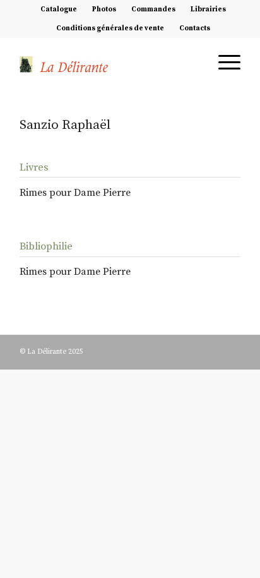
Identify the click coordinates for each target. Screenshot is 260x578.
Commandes (153, 9)
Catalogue (58, 9)
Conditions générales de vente (110, 28)
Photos (104, 9)
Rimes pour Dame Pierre (75, 192)
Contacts (194, 28)
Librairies (208, 9)
